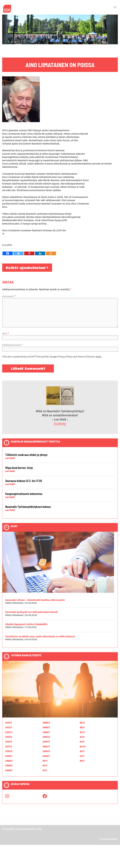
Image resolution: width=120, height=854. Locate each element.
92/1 (45, 765)
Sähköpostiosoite (12, 345)
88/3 (82, 722)
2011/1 (8, 746)
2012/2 (8, 737)
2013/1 (8, 727)
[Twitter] (18, 253)
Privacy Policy (65, 356)
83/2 (82, 737)
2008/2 (46, 727)
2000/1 (46, 756)
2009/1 (8, 770)
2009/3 (9, 760)
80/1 (82, 760)
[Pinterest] (29, 253)
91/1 (45, 770)
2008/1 (46, 732)
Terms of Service (86, 356)
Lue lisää (10, 458)
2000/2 (46, 751)
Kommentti (9, 296)
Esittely (60, 424)
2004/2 (46, 737)
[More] (51, 253)
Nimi (5, 333)
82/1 (82, 751)
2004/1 (46, 741)
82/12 (82, 746)
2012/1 (8, 741)
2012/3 (8, 732)
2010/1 (8, 756)
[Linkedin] (40, 253)
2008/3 (46, 722)
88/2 (82, 727)
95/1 (45, 760)
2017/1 (8, 722)
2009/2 (8, 765)
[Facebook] (7, 253)
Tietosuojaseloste (108, 839)
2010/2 (8, 751)
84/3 (82, 732)
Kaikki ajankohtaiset (26, 267)
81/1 (82, 756)
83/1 (82, 741)
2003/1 (46, 746)
